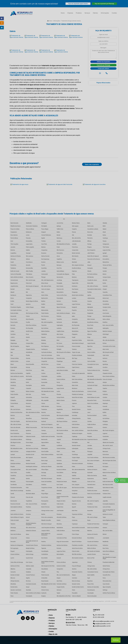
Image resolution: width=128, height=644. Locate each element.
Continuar (116, 640)
